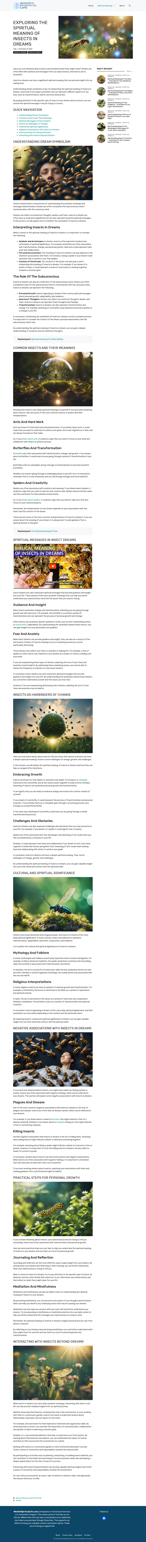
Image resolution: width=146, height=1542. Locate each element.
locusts (56, 1119)
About (122, 6)
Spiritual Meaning (105, 6)
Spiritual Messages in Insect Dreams (35, 121)
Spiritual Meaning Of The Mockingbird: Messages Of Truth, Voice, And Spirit (118, 128)
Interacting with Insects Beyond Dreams (37, 135)
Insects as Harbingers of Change (33, 124)
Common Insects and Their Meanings (35, 118)
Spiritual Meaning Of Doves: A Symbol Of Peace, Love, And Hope (119, 116)
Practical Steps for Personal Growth (35, 132)
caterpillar (82, 780)
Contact (87, 1535)
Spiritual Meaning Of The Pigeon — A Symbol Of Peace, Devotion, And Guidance (120, 93)
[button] (130, 5)
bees (23, 1435)
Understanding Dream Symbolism (34, 115)
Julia (14, 49)
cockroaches (21, 625)
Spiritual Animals (35, 52)
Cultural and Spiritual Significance (33, 127)
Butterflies (18, 453)
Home (90, 6)
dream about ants (30, 439)
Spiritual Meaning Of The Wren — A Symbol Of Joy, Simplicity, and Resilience (119, 81)
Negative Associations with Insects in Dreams (39, 129)
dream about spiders (31, 500)
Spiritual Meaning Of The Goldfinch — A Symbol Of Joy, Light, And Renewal (119, 105)
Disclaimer (78, 1535)
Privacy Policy (67, 1535)
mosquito (60, 1122)
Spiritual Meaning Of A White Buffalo (47, 339)
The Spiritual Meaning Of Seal (44, 531)
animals (18, 1500)
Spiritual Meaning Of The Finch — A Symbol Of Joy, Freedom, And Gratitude (120, 140)
